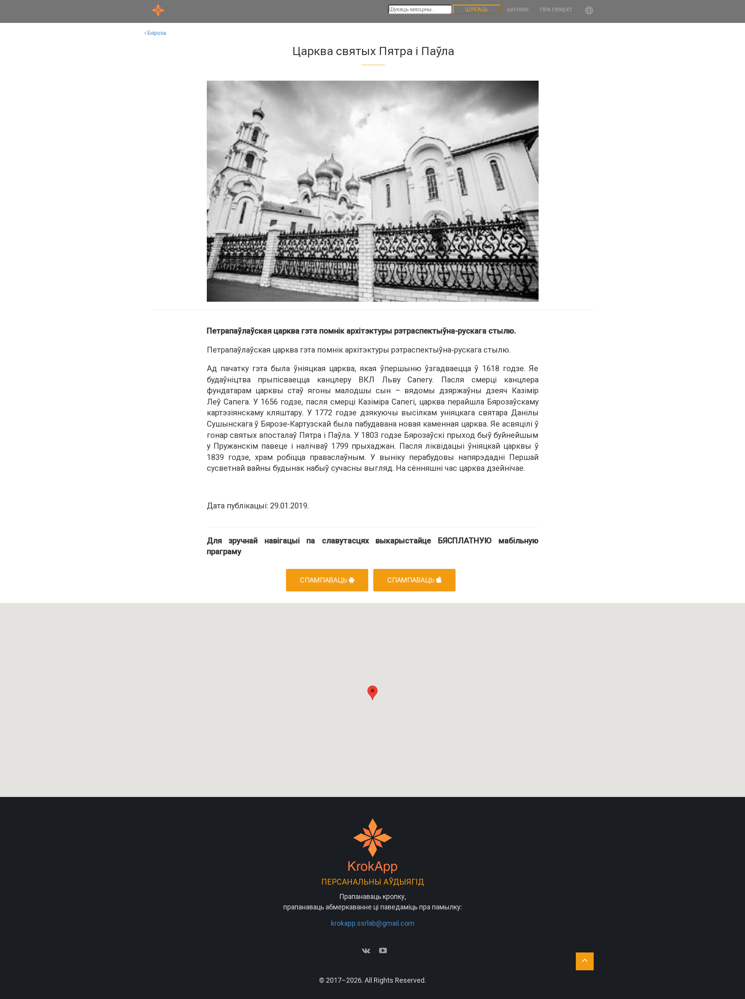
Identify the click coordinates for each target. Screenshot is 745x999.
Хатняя (517, 10)
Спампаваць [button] (324, 580)
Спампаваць (411, 580)
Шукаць (477, 9)
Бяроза (156, 33)
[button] (589, 11)
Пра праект (556, 10)
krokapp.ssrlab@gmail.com (372, 923)
